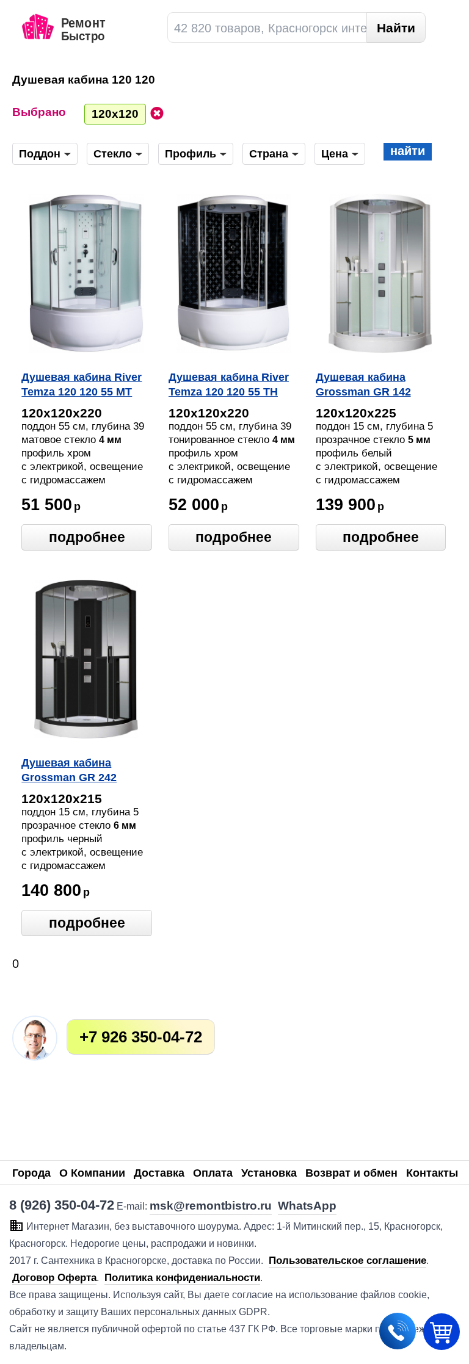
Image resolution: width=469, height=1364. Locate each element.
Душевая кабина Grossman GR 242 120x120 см (69, 771)
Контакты (432, 1173)
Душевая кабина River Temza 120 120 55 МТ (81, 384)
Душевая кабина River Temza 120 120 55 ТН (229, 384)
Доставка (159, 1173)
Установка (269, 1173)
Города (31, 1173)
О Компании (92, 1173)
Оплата (213, 1173)
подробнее (87, 537)
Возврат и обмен (351, 1173)
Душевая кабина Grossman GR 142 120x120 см (363, 385)
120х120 (115, 113)
